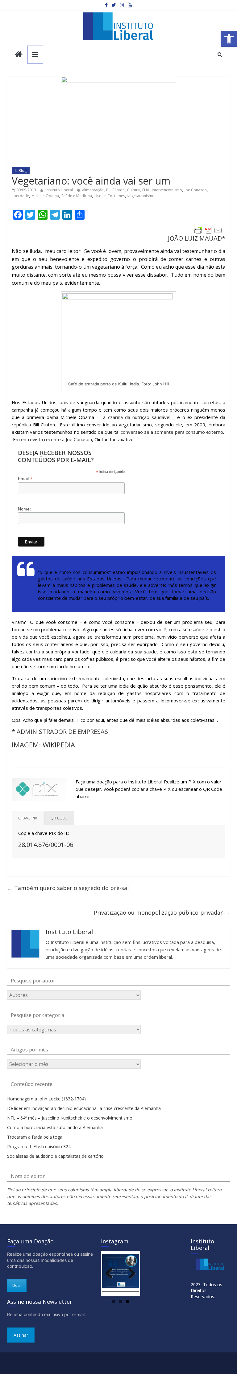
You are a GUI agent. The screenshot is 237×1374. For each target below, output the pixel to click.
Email (25, 479)
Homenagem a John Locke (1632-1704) (46, 1099)
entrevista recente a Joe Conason (56, 439)
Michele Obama (45, 195)
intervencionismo (167, 190)
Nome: (24, 508)
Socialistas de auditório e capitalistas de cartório (55, 1156)
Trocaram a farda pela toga (34, 1137)
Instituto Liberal (60, 190)
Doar (16, 1285)
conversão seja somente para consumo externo (172, 432)
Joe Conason (196, 190)
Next (129, 1274)
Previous (111, 1274)
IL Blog (21, 170)
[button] (229, 39)
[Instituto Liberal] (18, 55)
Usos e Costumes (109, 195)
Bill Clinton (115, 190)
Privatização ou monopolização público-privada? (162, 912)
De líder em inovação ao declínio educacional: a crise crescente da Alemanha (84, 1108)
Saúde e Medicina (76, 195)
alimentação (93, 190)
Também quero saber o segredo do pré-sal (68, 888)
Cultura (133, 190)
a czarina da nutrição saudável (136, 417)
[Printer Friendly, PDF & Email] (208, 230)
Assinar (21, 1335)
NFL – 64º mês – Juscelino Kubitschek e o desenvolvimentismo (69, 1118)
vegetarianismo (141, 195)
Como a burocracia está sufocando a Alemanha (55, 1127)
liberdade (20, 195)
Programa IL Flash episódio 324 (39, 1146)
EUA (145, 190)
